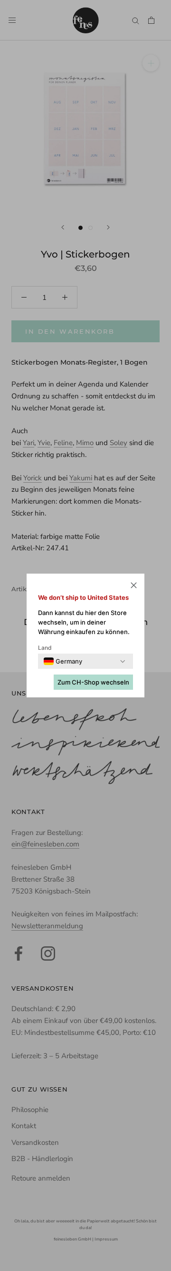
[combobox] (63, 661)
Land (45, 647)
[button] (133, 587)
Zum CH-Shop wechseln (93, 682)
